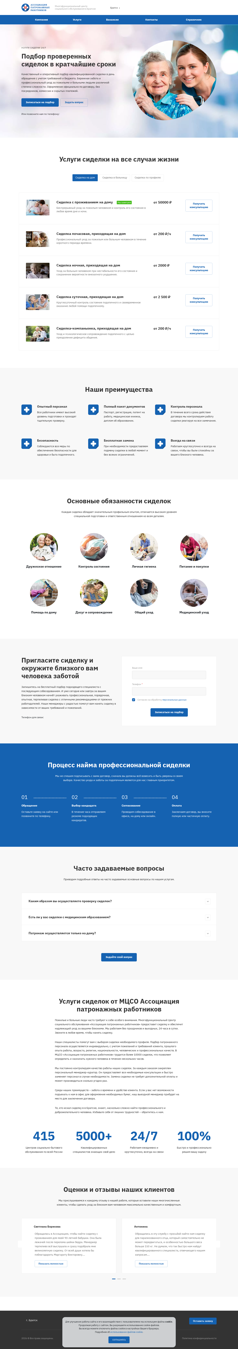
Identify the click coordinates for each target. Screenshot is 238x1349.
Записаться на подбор (40, 102)
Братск (114, 7)
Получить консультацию (199, 205)
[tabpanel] (69, 1245)
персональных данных (174, 699)
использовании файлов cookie (126, 1332)
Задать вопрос (74, 102)
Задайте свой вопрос (119, 957)
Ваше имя (137, 667)
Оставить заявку (203, 1321)
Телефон (137, 684)
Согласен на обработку (162, 699)
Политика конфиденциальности (199, 1338)
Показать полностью (51, 1263)
